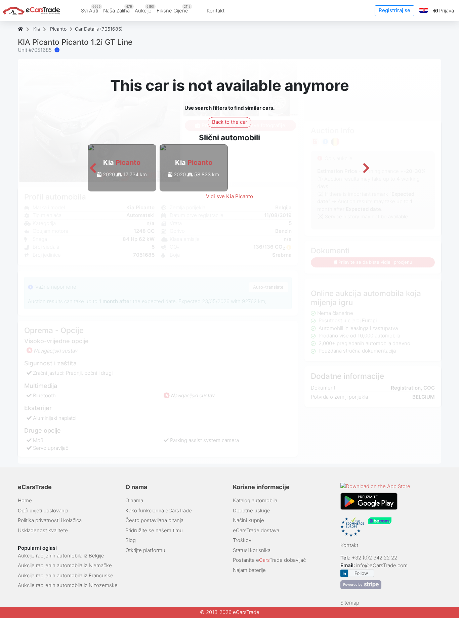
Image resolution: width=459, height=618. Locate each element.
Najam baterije (249, 570)
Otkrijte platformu (145, 550)
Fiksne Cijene (174, 9)
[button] (423, 11)
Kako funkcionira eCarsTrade (158, 510)
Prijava (446, 10)
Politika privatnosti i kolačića (50, 520)
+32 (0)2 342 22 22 (375, 557)
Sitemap (349, 602)
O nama (134, 500)
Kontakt (215, 10)
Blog (130, 540)
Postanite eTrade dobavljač (269, 560)
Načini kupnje (248, 520)
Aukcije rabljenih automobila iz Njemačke (65, 565)
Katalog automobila (255, 500)
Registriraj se (394, 10)
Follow (361, 573)
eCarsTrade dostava (256, 530)
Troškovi (242, 540)
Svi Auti (90, 9)
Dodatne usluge (251, 510)
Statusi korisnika (251, 550)
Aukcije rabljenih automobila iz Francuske (65, 575)
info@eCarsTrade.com (382, 565)
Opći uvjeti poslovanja (43, 510)
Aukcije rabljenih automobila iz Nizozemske (68, 585)
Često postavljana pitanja (154, 520)
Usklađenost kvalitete (43, 530)
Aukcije (144, 9)
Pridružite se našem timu (154, 530)
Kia (36, 29)
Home (25, 500)
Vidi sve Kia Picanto (229, 196)
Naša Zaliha (117, 9)
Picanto (58, 29)
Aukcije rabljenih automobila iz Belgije (61, 555)
